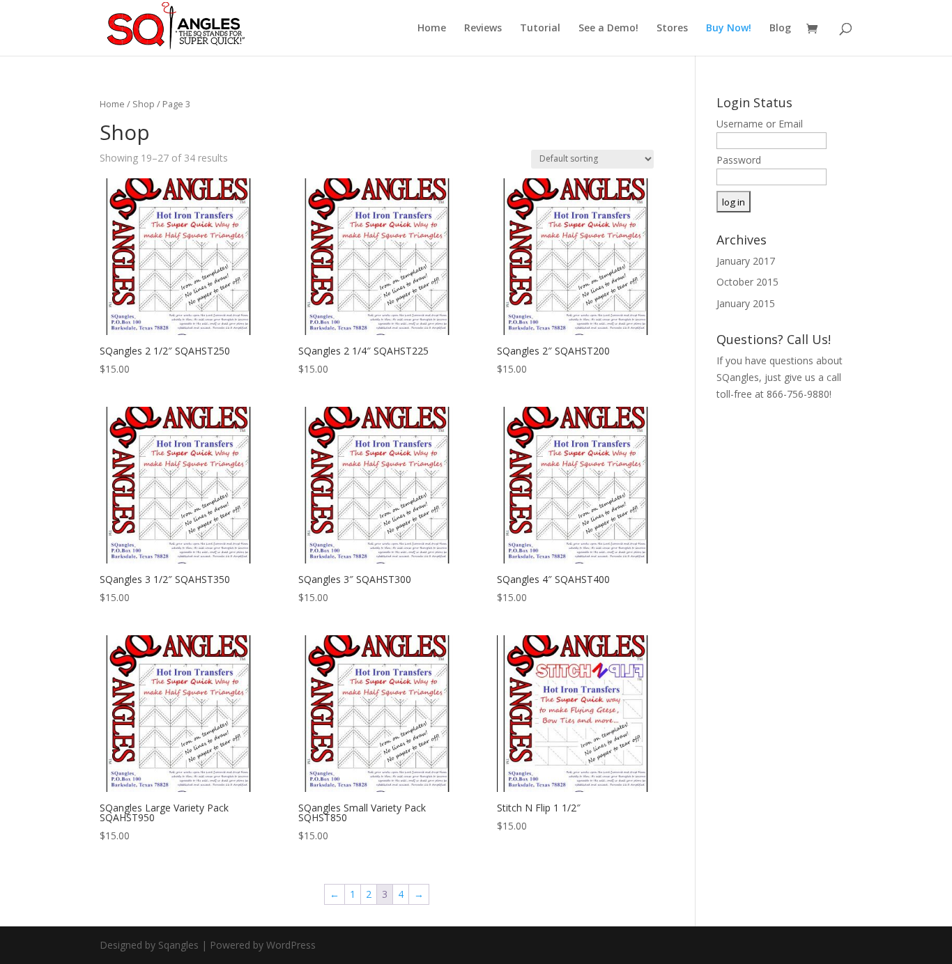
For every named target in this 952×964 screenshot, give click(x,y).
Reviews (483, 28)
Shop (143, 104)
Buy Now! (728, 28)
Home (431, 28)
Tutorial (540, 28)
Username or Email (759, 123)
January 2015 (745, 303)
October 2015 (747, 281)
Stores (672, 28)
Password (738, 159)
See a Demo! (608, 28)
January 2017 (745, 260)
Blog (780, 28)
